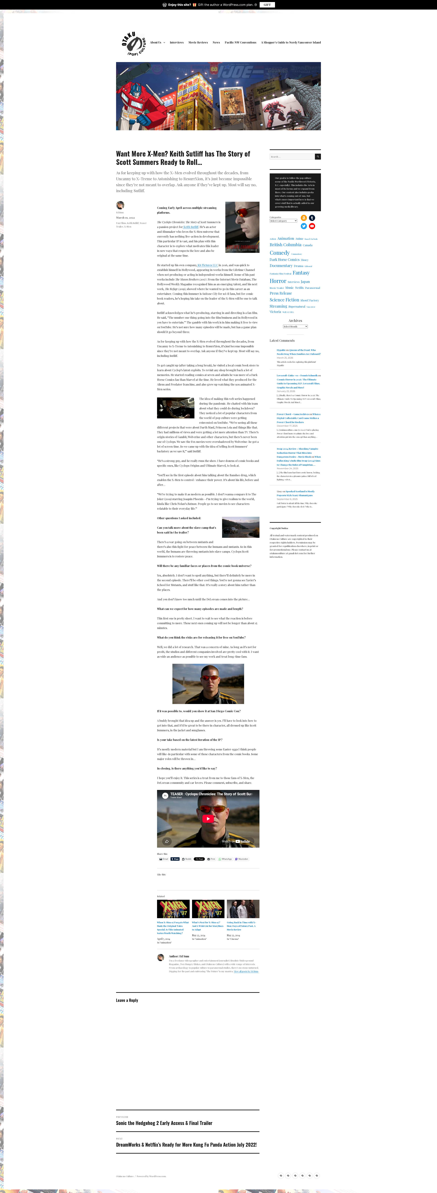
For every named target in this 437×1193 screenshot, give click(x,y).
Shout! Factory (310, 300)
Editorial (308, 266)
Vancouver (311, 307)
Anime (299, 238)
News (216, 42)
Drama (298, 266)
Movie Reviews (198, 42)
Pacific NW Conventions (240, 42)
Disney (304, 260)
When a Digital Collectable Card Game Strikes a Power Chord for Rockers (298, 418)
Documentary (281, 265)
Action (273, 238)
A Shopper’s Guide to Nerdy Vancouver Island (291, 42)
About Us (155, 42)
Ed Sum (120, 212)
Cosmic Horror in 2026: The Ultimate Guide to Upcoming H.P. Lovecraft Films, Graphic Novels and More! (298, 383)
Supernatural (296, 306)
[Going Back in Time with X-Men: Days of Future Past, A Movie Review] (243, 909)
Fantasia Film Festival (280, 273)
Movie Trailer (277, 287)
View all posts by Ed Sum (246, 971)
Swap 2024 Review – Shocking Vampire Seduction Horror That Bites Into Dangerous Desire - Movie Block (297, 452)
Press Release (281, 293)
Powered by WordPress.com (151, 1176)
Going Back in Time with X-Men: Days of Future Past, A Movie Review (241, 926)
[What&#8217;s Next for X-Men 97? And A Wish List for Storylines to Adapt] (208, 909)
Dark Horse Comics (285, 259)
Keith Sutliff (133, 222)
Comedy (280, 252)
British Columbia (285, 244)
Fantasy (301, 272)
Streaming (278, 306)
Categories (275, 217)
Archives (295, 320)
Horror (278, 280)
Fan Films (121, 222)
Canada (307, 245)
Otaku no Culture (125, 1176)
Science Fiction (284, 299)
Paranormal (312, 288)
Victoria (275, 311)
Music (289, 287)
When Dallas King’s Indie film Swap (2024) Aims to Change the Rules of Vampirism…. (299, 460)
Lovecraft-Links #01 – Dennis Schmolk (297, 375)
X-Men (127, 226)
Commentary (296, 254)
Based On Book (311, 239)
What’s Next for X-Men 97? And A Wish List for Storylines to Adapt (207, 926)
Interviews (177, 42)
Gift (267, 4)
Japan (305, 281)
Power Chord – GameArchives (293, 414)
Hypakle (281, 350)
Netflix (299, 288)
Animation (285, 238)
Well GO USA (288, 312)
